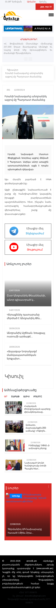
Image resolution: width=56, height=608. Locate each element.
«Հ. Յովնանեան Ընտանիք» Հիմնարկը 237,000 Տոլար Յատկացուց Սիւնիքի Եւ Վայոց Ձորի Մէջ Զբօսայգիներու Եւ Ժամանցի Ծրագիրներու (28, 48)
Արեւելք (16, 496)
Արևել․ (43, 1)
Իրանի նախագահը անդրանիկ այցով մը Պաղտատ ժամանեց (24, 75)
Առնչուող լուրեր (19, 264)
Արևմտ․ (31, 1)
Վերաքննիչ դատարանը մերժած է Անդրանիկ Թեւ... (24, 316)
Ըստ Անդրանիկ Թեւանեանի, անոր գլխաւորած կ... (26, 298)
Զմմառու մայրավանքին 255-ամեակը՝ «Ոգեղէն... (36, 428)
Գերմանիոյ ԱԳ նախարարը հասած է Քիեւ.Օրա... (25, 531)
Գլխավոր (12, 70)
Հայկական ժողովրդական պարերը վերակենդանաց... (37, 409)
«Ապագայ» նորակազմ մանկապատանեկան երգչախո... (22, 355)
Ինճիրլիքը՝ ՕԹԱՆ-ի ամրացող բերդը (39, 447)
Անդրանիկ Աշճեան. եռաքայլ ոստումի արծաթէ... (26, 334)
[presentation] (26, 59)
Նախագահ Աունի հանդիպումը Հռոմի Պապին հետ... (35, 465)
